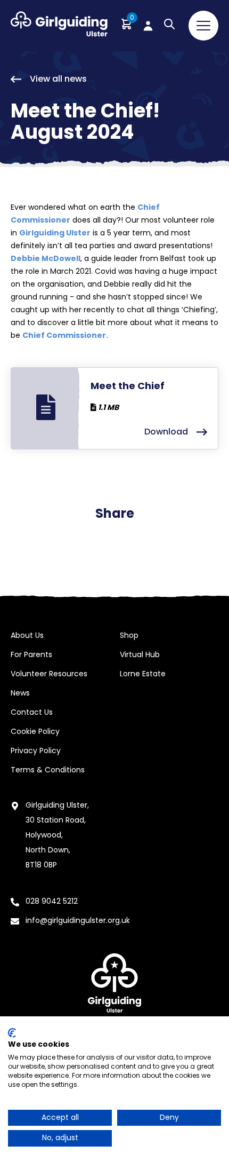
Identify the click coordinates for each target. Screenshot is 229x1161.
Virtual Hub (140, 654)
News (20, 693)
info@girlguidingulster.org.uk (78, 920)
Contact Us (32, 712)
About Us (27, 635)
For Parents (31, 654)
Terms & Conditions (48, 769)
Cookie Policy (35, 731)
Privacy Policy (36, 750)
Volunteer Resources (49, 673)
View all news (58, 79)
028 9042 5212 (52, 901)
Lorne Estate (143, 673)
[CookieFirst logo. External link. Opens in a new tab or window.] (12, 1033)
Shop (129, 635)
